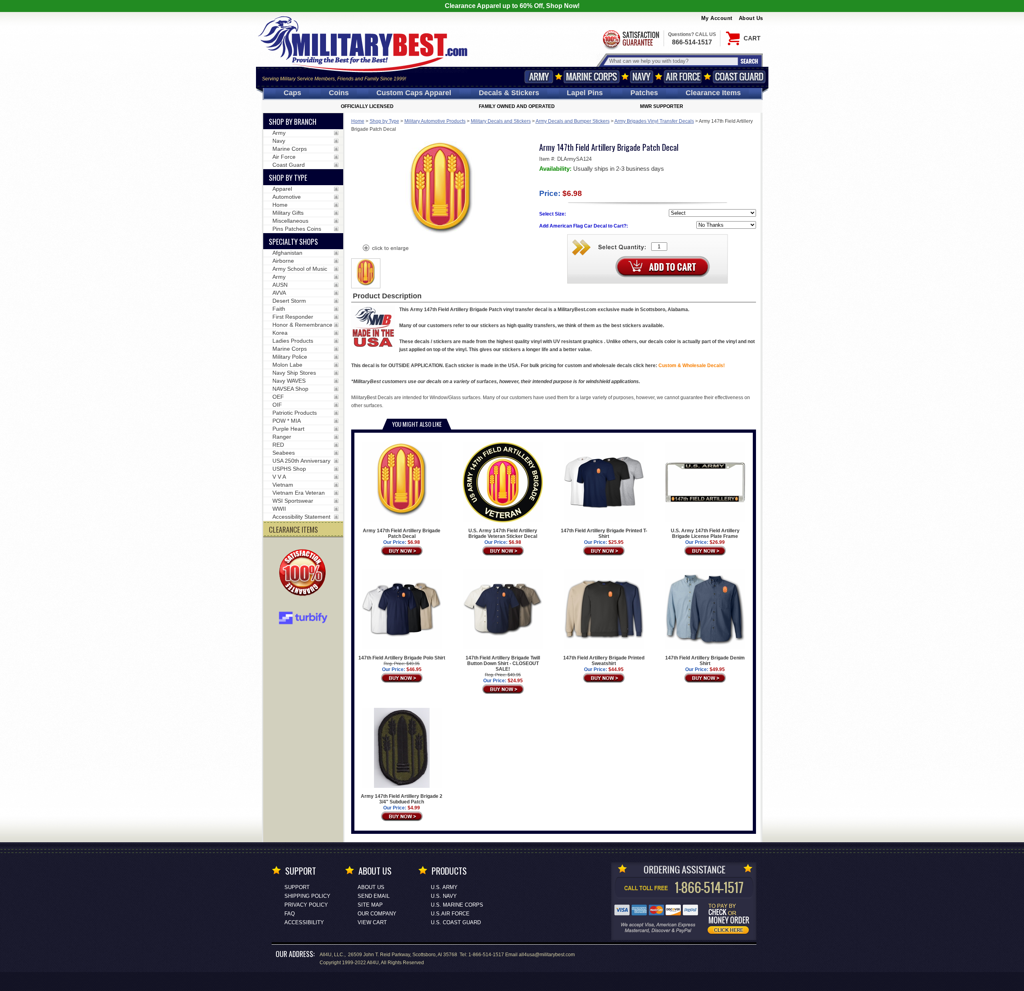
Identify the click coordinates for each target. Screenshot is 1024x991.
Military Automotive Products (435, 121)
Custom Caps (413, 93)
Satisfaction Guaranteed (630, 39)
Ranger (281, 437)
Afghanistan (287, 253)
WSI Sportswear (292, 500)
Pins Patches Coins (296, 229)
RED (278, 445)
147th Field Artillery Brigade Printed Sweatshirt (603, 660)
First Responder (292, 317)
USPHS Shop (289, 469)
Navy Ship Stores (294, 373)
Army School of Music (299, 269)
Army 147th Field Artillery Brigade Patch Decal (401, 533)
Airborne (283, 261)
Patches (644, 93)
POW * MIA (286, 421)
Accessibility (304, 922)
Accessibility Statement (301, 516)
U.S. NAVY (444, 896)
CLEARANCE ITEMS (293, 529)
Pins (585, 93)
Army (538, 76)
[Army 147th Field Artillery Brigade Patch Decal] (385, 248)
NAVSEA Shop (290, 389)
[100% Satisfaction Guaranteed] (304, 573)
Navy (641, 76)
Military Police (289, 357)
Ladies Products (292, 341)
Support (297, 887)
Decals (509, 93)
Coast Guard (739, 76)
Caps (292, 93)
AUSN (280, 285)
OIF (277, 405)
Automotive (286, 197)
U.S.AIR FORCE (450, 914)
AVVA (279, 293)
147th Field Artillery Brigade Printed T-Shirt (604, 533)
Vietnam (282, 485)
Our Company (377, 914)
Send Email (374, 896)
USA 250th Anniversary (301, 461)
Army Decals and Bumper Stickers (573, 121)
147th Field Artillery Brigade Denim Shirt (705, 660)
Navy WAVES (289, 381)
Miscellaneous (290, 221)
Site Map (370, 905)
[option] (366, 273)
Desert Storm (289, 301)
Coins (339, 93)
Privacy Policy (306, 905)
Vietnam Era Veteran (298, 493)
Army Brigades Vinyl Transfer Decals (654, 121)
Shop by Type (384, 121)
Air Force (683, 76)
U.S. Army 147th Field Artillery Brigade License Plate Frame (705, 533)
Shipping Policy (307, 896)
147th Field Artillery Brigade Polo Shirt (401, 658)
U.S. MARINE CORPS (457, 905)
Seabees (283, 453)
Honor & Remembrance (302, 325)
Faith (278, 309)
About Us (751, 18)
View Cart (372, 922)
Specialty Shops (293, 241)
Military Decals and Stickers (501, 121)
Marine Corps (592, 76)
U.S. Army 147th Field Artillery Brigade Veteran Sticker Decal (502, 533)
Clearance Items (713, 93)
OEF (278, 397)
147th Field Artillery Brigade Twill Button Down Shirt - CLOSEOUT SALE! (503, 663)
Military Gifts (288, 213)
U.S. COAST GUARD (456, 922)
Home (357, 121)
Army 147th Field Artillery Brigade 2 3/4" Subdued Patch (401, 799)
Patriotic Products (294, 413)
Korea (280, 333)
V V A (279, 477)
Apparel (282, 189)
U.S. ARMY (444, 887)
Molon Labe (287, 365)
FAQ (289, 914)
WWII (279, 508)
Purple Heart (288, 429)
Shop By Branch (292, 121)
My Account (716, 18)
